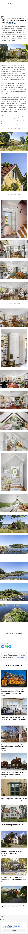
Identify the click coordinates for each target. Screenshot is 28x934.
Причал (17, 636)
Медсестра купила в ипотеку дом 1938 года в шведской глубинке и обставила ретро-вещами (13, 746)
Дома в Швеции (9, 633)
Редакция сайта (12, 23)
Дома (21, 12)
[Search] (25, 3)
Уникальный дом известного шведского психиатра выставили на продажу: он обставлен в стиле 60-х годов (12, 851)
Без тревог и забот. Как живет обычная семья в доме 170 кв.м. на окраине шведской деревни (14, 879)
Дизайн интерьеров (14, 12)
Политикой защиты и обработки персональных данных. (12, 927)
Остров (10, 636)
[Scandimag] (9, 3)
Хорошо (14, 930)
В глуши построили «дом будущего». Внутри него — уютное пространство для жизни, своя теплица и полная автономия (13, 691)
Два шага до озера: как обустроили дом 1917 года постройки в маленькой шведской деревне (13, 719)
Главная (7, 12)
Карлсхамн (19, 633)
